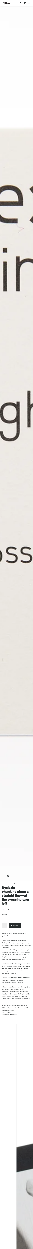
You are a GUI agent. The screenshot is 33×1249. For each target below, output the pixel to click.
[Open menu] (28, 3)
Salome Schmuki (8, 910)
